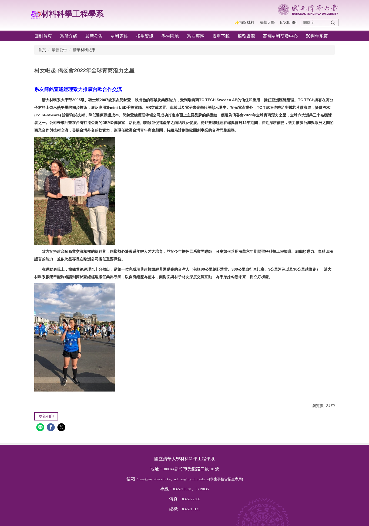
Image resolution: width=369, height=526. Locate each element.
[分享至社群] (41, 428)
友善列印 (46, 416)
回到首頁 (43, 36)
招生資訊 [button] (144, 36)
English (288, 22)
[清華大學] (308, 9)
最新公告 (59, 50)
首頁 (42, 50)
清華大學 (267, 22)
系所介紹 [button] (68, 36)
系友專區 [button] (195, 36)
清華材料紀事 (84, 50)
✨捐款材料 (244, 22)
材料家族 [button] (119, 36)
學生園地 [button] (170, 36)
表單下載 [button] (221, 36)
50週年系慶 (317, 36)
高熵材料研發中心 (280, 36)
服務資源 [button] (246, 36)
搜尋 (333, 22)
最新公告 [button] (94, 36)
